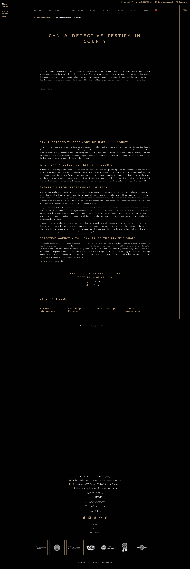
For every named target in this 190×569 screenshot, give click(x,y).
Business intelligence (47, 309)
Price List (106, 10)
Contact (133, 10)
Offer (92, 10)
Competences (77, 10)
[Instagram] (95, 517)
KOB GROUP (68, 262)
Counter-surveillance (133, 309)
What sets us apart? (56, 10)
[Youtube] (100, 517)
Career (120, 10)
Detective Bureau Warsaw (50, 262)
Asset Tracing (105, 308)
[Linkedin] (89, 517)
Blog (146, 10)
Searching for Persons (77, 309)
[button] (47, 101)
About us (37, 10)
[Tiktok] (105, 517)
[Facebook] (84, 517)
